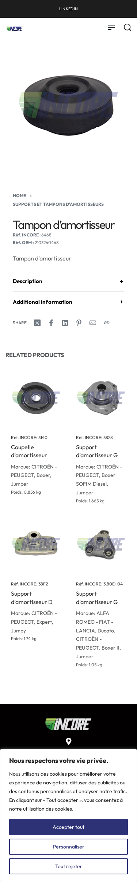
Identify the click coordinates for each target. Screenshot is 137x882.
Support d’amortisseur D (32, 597)
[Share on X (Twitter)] (37, 323)
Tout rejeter (68, 866)
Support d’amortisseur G (97, 451)
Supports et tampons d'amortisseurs (58, 204)
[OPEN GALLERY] (68, 105)
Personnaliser (68, 846)
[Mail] (93, 323)
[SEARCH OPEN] (127, 27)
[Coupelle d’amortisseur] (36, 397)
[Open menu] (111, 27)
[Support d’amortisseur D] (36, 544)
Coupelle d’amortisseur (29, 451)
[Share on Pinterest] (79, 323)
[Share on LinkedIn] (65, 323)
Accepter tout (68, 827)
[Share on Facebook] (51, 323)
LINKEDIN (68, 8)
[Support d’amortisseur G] (101, 397)
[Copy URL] (106, 323)
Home (19, 195)
